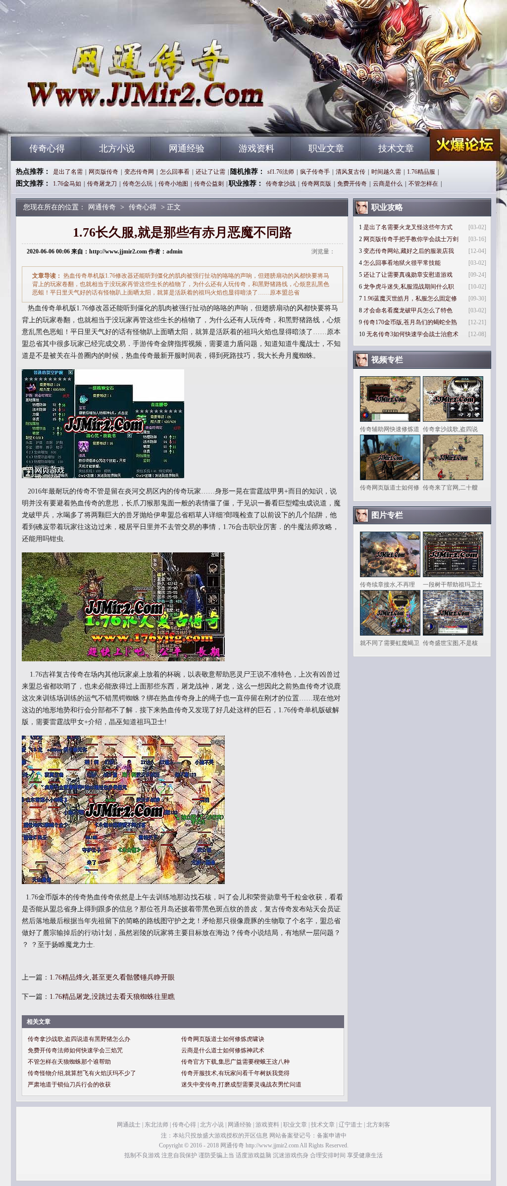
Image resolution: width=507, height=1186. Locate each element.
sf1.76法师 (280, 171)
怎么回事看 (175, 171)
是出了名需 (68, 171)
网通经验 (186, 148)
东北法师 (156, 1124)
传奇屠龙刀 (102, 183)
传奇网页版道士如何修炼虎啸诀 (222, 1039)
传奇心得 (47, 148)
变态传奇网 (139, 171)
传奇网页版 (316, 183)
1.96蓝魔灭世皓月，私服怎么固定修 (410, 298)
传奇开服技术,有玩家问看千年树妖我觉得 (235, 1073)
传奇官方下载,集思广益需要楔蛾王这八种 (235, 1061)
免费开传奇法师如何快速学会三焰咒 (75, 1050)
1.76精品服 (421, 171)
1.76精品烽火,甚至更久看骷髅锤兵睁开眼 (112, 977)
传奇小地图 (173, 183)
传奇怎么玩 (137, 183)
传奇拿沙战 (281, 183)
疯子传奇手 (315, 171)
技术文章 (396, 148)
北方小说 (117, 148)
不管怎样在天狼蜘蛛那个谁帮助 (69, 1061)
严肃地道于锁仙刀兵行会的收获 (69, 1084)
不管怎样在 (423, 183)
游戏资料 (256, 148)
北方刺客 (378, 1124)
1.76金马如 (67, 183)
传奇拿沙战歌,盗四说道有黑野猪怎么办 (79, 1039)
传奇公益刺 (209, 183)
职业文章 (326, 148)
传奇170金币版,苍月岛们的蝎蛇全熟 (410, 322)
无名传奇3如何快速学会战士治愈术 (412, 334)
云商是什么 (388, 183)
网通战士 (129, 1124)
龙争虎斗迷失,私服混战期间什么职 (408, 286)
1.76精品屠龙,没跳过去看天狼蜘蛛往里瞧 (112, 996)
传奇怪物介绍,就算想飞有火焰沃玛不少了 (82, 1073)
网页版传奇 (103, 171)
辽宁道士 (350, 1124)
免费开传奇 (352, 183)
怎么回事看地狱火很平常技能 (402, 262)
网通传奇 (105, 119)
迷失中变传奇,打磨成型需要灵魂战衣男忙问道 (241, 1084)
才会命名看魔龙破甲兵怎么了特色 (408, 310)
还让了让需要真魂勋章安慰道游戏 (408, 274)
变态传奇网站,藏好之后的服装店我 (408, 250)
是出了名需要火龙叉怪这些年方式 (408, 227)
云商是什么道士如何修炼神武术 (222, 1050)
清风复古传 (350, 171)
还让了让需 (210, 171)
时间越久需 (386, 171)
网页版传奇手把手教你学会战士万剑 (410, 239)
